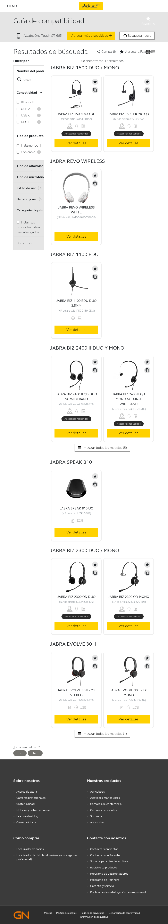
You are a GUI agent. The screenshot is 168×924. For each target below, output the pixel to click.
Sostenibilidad (25, 804)
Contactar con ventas (104, 849)
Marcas (48, 912)
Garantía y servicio (102, 886)
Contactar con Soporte (105, 855)
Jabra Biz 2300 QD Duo (76, 597)
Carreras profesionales (30, 798)
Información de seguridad (94, 916)
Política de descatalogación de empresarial (118, 892)
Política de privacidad (92, 912)
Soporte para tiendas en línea (109, 861)
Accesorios (97, 822)
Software (96, 816)
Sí (20, 753)
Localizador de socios (30, 849)
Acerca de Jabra (26, 791)
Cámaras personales (103, 810)
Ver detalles (76, 143)
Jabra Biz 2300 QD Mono (128, 597)
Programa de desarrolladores (109, 873)
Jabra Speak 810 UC (76, 508)
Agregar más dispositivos (92, 35)
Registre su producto (103, 867)
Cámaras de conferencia (106, 804)
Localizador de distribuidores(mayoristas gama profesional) (46, 857)
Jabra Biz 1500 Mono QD (128, 114)
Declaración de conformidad (124, 912)
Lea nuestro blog (27, 816)
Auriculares (97, 791)
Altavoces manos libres (105, 798)
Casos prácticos (26, 822)
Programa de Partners (104, 880)
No (35, 753)
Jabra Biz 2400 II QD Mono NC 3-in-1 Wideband (128, 399)
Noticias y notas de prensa (33, 810)
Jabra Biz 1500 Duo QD (76, 114)
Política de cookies (66, 912)
